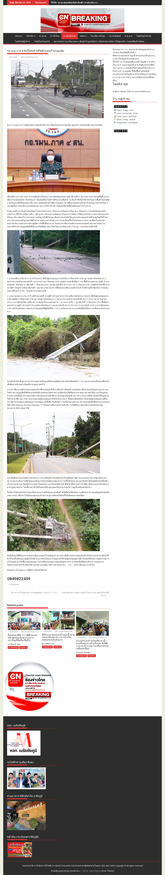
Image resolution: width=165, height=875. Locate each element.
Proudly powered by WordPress (65, 870)
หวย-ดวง (128, 36)
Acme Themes (107, 870)
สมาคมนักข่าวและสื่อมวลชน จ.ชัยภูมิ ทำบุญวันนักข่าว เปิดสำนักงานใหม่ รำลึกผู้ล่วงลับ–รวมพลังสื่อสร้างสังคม (99, 41)
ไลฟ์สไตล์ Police (143, 36)
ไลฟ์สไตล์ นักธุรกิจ (42, 41)
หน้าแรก (18, 36)
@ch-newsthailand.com (29, 57)
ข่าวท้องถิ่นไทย (69, 36)
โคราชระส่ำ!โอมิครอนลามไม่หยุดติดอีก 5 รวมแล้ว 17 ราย (34, 592)
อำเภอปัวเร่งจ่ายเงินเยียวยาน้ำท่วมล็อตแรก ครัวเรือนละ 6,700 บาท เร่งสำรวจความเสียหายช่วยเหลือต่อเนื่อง (134, 77)
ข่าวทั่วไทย (54, 36)
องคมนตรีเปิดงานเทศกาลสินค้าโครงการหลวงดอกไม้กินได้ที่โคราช (85, 594)
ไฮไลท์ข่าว (30, 36)
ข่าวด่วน (42, 36)
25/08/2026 (13, 632)
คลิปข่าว (83, 36)
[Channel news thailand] (82, 31)
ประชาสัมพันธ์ (115, 36)
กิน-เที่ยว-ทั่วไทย (98, 36)
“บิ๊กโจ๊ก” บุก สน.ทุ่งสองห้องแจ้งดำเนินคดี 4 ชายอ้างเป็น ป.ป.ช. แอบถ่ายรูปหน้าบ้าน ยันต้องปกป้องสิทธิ (91, 2)
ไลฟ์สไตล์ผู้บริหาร (22, 41)
